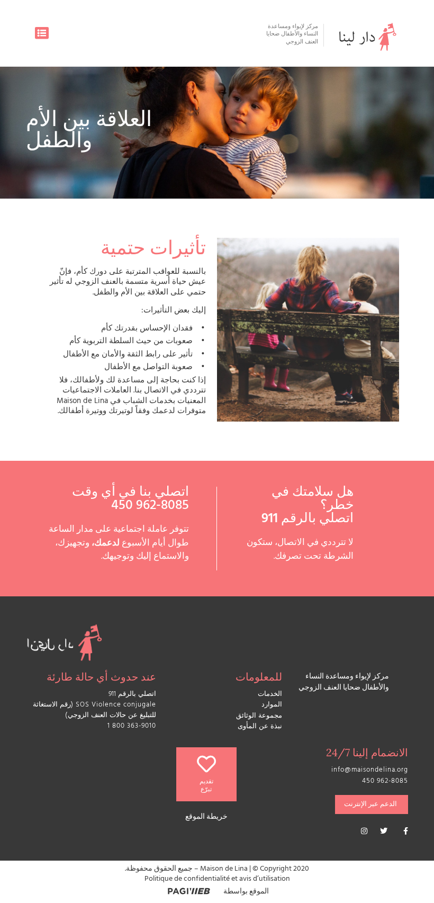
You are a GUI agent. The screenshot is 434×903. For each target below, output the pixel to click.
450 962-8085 (150, 506)
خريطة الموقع (206, 817)
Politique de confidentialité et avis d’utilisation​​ (217, 879)
